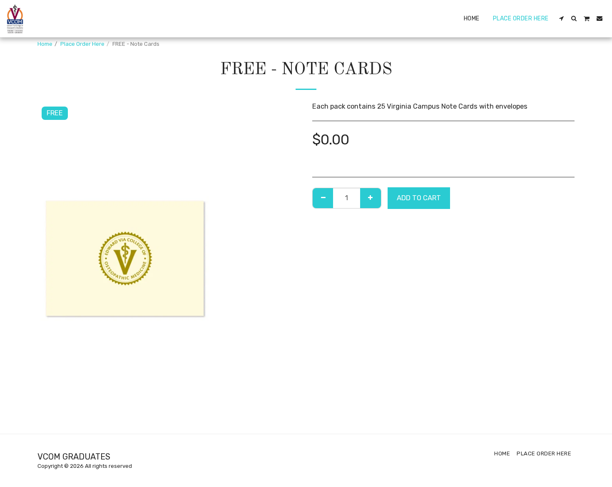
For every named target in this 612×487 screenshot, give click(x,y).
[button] (561, 18)
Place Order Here (82, 44)
